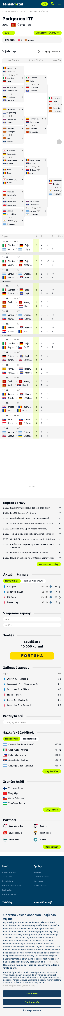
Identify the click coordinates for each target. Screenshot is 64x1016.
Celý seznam (52, 809)
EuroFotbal (14, 839)
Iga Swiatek (7, 890)
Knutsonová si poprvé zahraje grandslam (30, 508)
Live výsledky (16, 826)
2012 (7, 33)
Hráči (5, 866)
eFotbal (43, 839)
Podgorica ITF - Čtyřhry (38, 11)
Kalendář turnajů (43, 902)
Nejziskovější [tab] (11, 738)
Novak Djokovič (9, 872)
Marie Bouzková (9, 894)
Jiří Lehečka (7, 876)
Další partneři (52, 847)
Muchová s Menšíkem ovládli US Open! (29, 552)
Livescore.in (15, 833)
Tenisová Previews (42, 876)
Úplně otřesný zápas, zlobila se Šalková (29, 518)
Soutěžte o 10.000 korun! (32, 644)
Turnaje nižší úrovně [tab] (33, 581)
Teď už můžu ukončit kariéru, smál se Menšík (32, 534)
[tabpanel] (32, 594)
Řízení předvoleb (32, 1010)
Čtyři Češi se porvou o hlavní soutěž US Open (32, 539)
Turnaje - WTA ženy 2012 (14, 11)
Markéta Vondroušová (11, 885)
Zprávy (43, 826)
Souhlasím (32, 993)
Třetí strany (52, 961)
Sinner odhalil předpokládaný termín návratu (31, 523)
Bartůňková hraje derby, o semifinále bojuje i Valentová (32, 546)
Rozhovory (38, 881)
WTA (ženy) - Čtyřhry (46, 33)
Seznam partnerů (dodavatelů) (19, 985)
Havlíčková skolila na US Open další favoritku (32, 558)
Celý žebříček (51, 771)
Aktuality (37, 872)
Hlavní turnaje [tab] (11, 581)
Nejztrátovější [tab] (30, 738)
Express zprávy (40, 885)
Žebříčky (7, 902)
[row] (32, 245)
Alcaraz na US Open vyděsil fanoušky (28, 528)
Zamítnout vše (32, 1002)
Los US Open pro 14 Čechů (23, 513)
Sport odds (45, 833)
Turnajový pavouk (50, 51)
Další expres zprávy (48, 564)
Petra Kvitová (7, 881)
